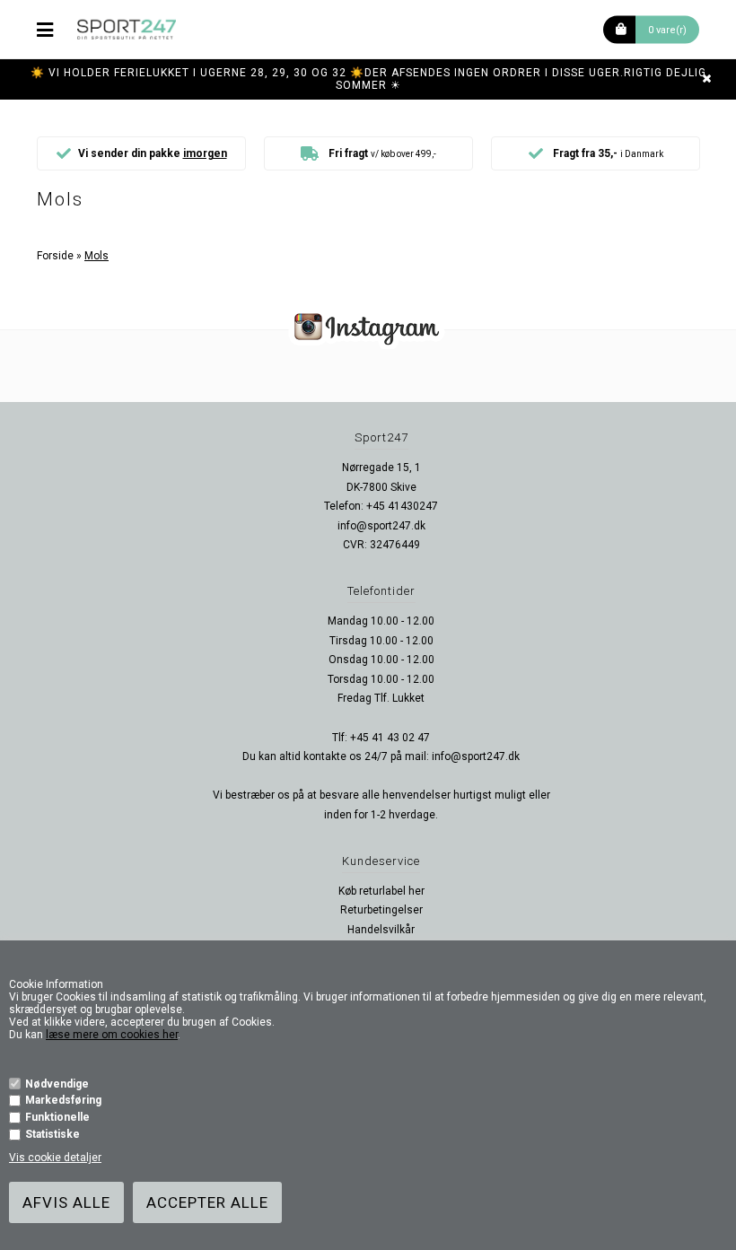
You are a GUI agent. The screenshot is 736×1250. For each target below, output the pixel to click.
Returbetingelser (381, 910)
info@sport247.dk (381, 526)
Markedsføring (63, 1100)
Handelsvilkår (381, 929)
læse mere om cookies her (112, 1034)
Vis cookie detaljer (55, 1157)
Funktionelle (57, 1117)
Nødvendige (57, 1084)
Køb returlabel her (381, 891)
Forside (55, 255)
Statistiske (52, 1134)
